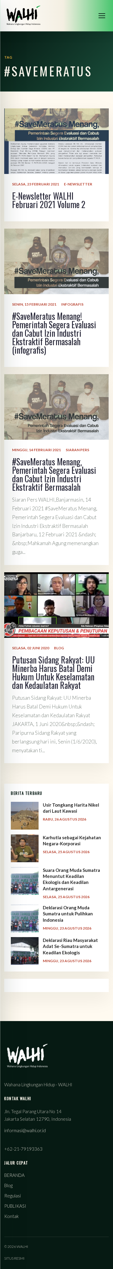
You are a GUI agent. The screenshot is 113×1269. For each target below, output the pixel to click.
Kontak (11, 1216)
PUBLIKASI (15, 1206)
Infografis (72, 304)
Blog (59, 648)
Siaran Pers (77, 450)
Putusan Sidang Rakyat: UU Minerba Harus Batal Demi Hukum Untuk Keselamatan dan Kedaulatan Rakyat (53, 672)
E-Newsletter (78, 184)
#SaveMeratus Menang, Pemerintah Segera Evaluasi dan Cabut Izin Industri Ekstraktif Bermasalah (54, 474)
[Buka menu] (102, 16)
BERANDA (14, 1175)
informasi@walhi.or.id (25, 1130)
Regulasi (12, 1195)
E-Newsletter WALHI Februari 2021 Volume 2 (48, 200)
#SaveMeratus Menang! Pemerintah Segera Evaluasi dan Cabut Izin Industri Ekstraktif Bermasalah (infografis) (54, 333)
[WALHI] (23, 15)
